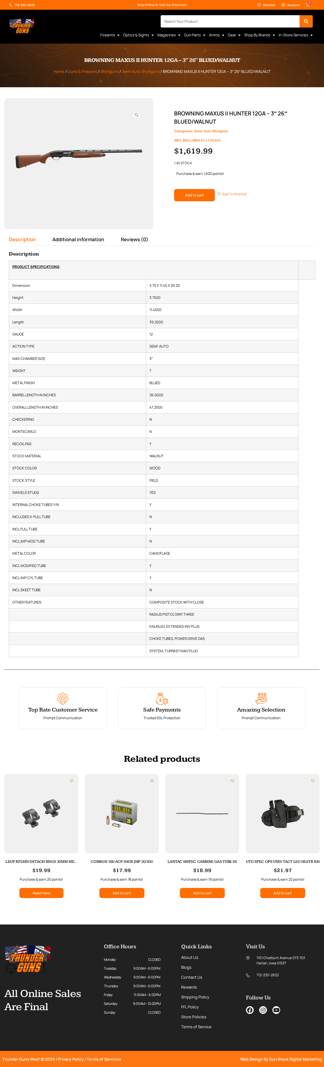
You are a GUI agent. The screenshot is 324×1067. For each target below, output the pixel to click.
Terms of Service (196, 1026)
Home (59, 71)
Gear (232, 34)
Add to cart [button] (122, 893)
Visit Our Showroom (173, 5)
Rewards (189, 987)
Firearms (107, 34)
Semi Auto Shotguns (141, 71)
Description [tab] (22, 239)
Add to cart (194, 195)
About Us (189, 957)
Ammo (214, 34)
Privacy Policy (71, 1059)
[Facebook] (250, 1010)
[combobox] (230, 21)
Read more (41, 893)
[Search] (306, 21)
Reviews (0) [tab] (134, 239)
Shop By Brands (257, 34)
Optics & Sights (136, 34)
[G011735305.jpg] (78, 158)
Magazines (166, 34)
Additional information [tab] (78, 239)
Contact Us (191, 977)
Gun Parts (192, 34)
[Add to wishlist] (71, 781)
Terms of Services (104, 1059)
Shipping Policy (195, 997)
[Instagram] (263, 1010)
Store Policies (193, 1017)
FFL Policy (190, 1007)
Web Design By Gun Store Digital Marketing (281, 1059)
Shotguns (110, 71)
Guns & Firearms (82, 71)
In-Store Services (293, 34)
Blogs (186, 967)
